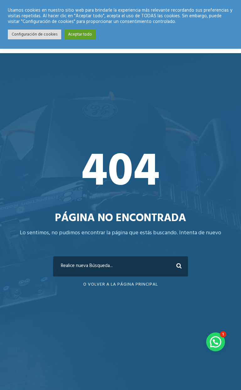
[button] (215, 341)
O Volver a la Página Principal (120, 284)
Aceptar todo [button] (80, 34)
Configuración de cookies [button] (34, 34)
